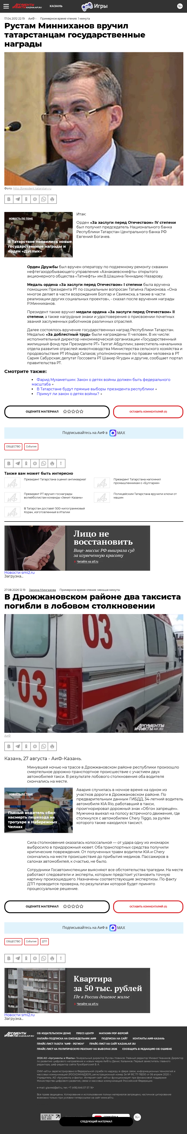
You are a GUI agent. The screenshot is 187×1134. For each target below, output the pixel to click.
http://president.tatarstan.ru (32, 188)
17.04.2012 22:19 (14, 18)
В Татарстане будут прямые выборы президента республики (95, 389)
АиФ (7, 735)
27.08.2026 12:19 (14, 590)
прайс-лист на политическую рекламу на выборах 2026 (77, 1049)
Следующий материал (96, 1121)
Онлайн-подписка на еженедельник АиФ (66, 1038)
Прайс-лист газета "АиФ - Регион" (60, 1043)
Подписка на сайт (114, 1038)
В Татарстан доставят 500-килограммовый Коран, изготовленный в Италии (54, 510)
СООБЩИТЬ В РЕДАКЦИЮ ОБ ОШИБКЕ (147, 1049)
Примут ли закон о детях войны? (68, 394)
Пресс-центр (85, 1033)
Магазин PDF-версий (113, 1033)
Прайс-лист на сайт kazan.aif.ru (112, 1043)
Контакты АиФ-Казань (148, 1038)
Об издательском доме (54, 1033)
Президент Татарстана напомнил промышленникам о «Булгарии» (137, 481)
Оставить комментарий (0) (148, 411)
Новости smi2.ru (19, 572)
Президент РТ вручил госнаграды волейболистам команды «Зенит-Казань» (53, 495)
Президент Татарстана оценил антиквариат (55, 479)
